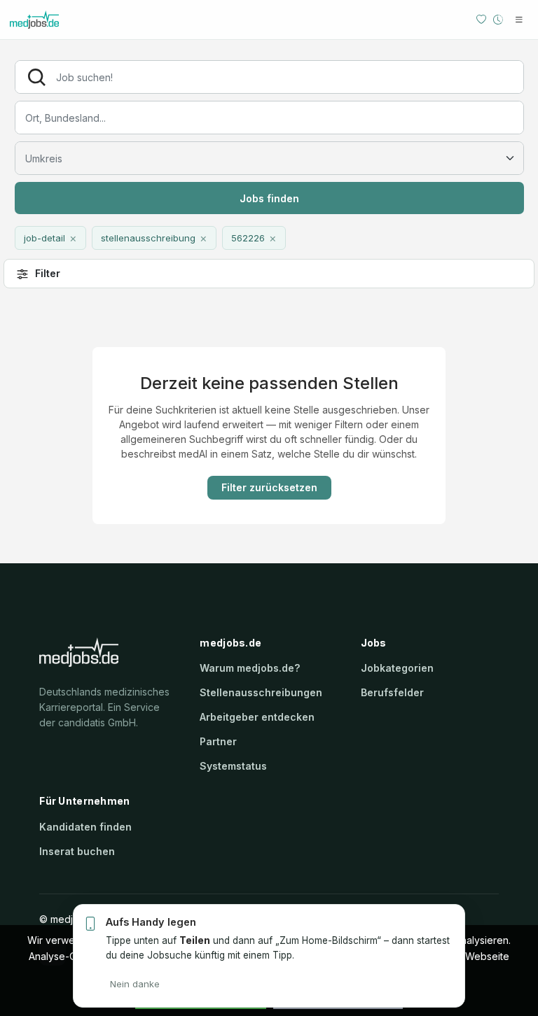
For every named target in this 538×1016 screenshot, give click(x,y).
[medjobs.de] (55, 19)
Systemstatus (233, 766)
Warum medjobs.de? (250, 668)
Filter (47, 273)
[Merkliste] (481, 19)
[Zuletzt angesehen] (498, 19)
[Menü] (519, 19)
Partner (218, 741)
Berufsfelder (392, 692)
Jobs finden (269, 198)
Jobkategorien (397, 668)
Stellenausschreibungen (261, 692)
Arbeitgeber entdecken (257, 717)
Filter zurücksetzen (269, 487)
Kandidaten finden (85, 827)
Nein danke (135, 983)
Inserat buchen (77, 851)
